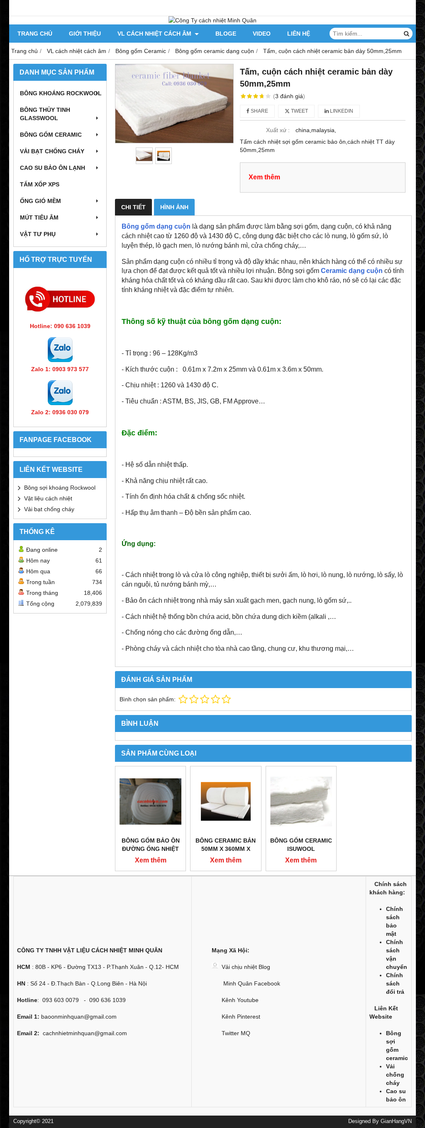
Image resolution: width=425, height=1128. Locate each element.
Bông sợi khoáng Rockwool (59, 487)
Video (262, 33)
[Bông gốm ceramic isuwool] (301, 801)
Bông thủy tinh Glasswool (45, 113)
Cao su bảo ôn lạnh (52, 167)
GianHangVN (396, 1121)
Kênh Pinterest (241, 1016)
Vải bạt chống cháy (52, 151)
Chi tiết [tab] (133, 207)
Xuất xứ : (278, 130)
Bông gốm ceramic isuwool (301, 844)
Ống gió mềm (40, 201)
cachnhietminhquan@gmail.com (85, 1033)
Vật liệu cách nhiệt (48, 498)
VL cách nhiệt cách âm (155, 33)
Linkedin (341, 111)
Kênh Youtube (240, 1000)
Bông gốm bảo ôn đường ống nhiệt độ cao (151, 848)
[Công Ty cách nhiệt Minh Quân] (212, 20)
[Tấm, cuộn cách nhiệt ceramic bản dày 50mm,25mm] (174, 103)
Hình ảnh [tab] (174, 207)
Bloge (225, 33)
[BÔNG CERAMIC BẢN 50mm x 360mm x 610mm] (225, 801)
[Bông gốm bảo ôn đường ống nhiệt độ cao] (150, 801)
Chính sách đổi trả (395, 983)
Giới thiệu (85, 33)
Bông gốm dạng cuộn (156, 226)
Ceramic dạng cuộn (352, 270)
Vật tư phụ (38, 234)
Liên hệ (298, 33)
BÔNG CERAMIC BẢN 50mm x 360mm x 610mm (225, 848)
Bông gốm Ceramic (51, 134)
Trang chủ (34, 33)
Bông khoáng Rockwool (61, 93)
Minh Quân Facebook (251, 983)
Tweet (299, 111)
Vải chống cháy (395, 1074)
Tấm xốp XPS (39, 184)
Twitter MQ (236, 1033)
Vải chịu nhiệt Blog (246, 967)
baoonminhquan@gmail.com (79, 1016)
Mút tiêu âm (39, 217)
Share (258, 111)
